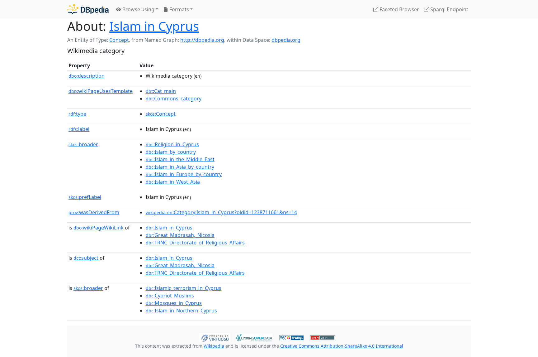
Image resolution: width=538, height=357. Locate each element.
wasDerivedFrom (93, 212)
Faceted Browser (398, 9)
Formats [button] (178, 9)
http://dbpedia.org (202, 39)
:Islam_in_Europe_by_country (184, 174)
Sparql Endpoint (448, 9)
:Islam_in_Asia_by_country (180, 166)
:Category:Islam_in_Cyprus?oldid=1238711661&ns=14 (221, 212)
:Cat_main (161, 91)
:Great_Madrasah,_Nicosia (180, 235)
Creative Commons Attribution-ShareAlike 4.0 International (341, 346)
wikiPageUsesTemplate (100, 91)
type (77, 113)
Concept (119, 39)
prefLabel (84, 197)
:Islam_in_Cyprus (169, 227)
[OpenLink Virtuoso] (214, 337)
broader (83, 144)
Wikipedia (214, 346)
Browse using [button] (137, 9)
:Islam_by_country (171, 151)
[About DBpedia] (88, 9)
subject (85, 257)
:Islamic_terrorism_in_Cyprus (183, 288)
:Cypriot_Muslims (170, 295)
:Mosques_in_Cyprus (174, 303)
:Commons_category (173, 98)
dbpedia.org (285, 39)
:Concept (161, 113)
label (78, 129)
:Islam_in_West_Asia (173, 181)
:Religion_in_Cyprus (172, 144)
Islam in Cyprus (154, 26)
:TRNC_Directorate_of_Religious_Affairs (195, 242)
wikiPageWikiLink (98, 227)
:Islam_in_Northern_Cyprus (181, 310)
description (86, 75)
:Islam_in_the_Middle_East (180, 159)
